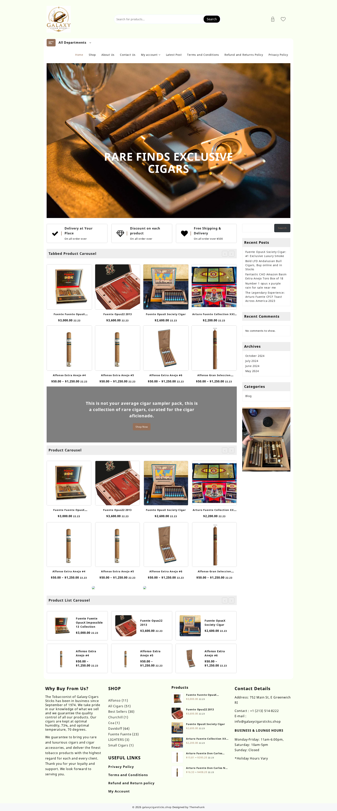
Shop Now (142, 426)
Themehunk (197, 807)
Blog (248, 396)
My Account (119, 791)
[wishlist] (72, 285)
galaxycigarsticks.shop (157, 807)
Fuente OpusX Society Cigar (166, 314)
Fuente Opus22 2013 (117, 314)
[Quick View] (65, 285)
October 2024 (255, 356)
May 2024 (252, 371)
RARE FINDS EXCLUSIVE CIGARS (168, 162)
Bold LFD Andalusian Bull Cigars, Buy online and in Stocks (263, 265)
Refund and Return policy (131, 783)
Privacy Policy (121, 766)
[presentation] (225, 254)
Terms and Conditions (128, 775)
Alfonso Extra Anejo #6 (165, 375)
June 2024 (252, 366)
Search (212, 19)
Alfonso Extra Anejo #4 (69, 375)
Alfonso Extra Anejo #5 (117, 375)
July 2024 (251, 361)
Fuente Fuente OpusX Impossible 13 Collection (89, 622)
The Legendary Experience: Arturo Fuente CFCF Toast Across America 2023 (265, 297)
